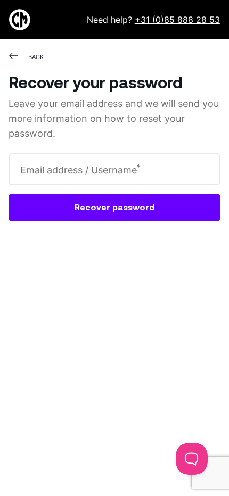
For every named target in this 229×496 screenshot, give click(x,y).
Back (36, 56)
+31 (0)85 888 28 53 (177, 19)
